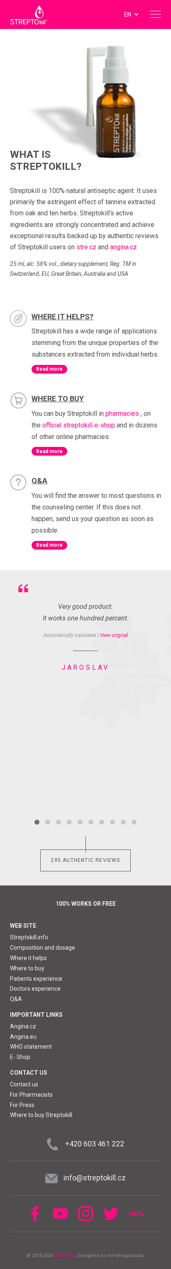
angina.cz (123, 247)
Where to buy (58, 398)
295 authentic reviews (85, 860)
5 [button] (80, 822)
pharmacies (122, 413)
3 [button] (58, 822)
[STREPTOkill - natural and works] (28, 14)
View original (114, 635)
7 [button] (101, 822)
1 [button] (37, 822)
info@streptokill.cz (95, 1177)
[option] (85, 626)
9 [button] (123, 822)
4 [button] (69, 822)
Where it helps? (62, 316)
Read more (49, 369)
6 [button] (91, 822)
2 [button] (47, 822)
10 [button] (134, 822)
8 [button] (112, 822)
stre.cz (86, 247)
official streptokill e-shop (78, 425)
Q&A (39, 480)
